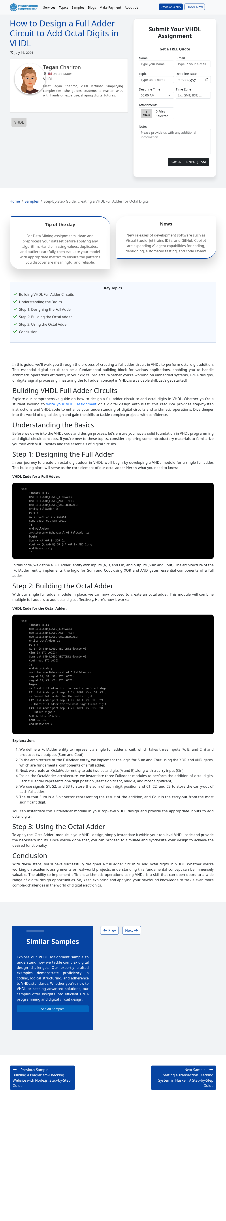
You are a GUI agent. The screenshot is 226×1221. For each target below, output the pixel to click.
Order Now (194, 7)
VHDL (19, 122)
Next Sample (185, 1077)
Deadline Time (149, 89)
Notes (143, 126)
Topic (143, 74)
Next (129, 930)
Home (15, 201)
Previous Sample (42, 1077)
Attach (146, 114)
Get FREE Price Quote (188, 162)
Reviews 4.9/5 (171, 7)
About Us (131, 7)
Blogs (92, 7)
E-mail (180, 58)
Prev (111, 930)
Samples (78, 7)
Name (143, 58)
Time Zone (183, 89)
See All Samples (52, 1009)
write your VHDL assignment (71, 404)
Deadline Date (186, 74)
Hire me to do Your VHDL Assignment (77, 103)
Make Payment (110, 7)
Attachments (148, 105)
